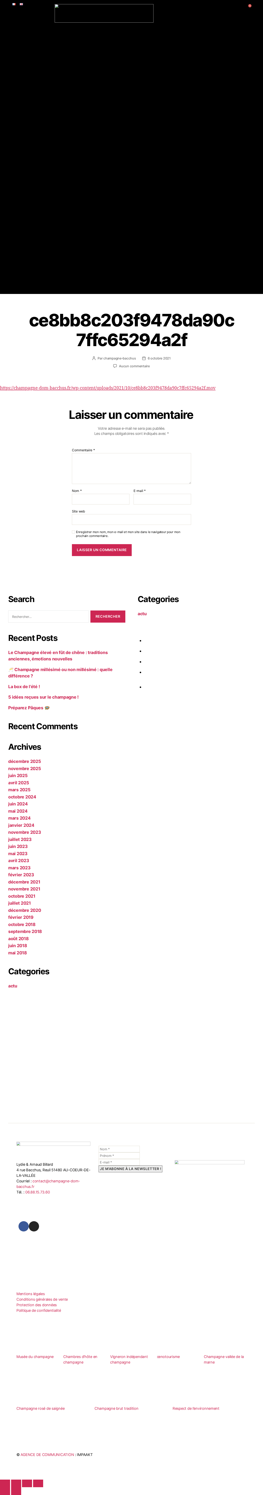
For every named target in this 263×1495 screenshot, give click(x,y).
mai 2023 (18, 853)
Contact (16, 149)
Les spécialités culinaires (43, 136)
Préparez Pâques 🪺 (29, 707)
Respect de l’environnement (196, 1408)
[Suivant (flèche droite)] (16, 1491)
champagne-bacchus (119, 358)
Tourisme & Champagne (29, 115)
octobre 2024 (22, 796)
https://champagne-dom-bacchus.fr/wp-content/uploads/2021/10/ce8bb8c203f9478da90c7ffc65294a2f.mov (108, 388)
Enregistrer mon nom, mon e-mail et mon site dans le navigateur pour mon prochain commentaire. (128, 534)
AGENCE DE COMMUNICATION (47, 1454)
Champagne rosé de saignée (40, 1408)
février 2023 (21, 874)
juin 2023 (18, 846)
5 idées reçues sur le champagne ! (43, 697)
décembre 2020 (24, 910)
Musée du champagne (35, 1356)
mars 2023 (19, 867)
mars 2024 (19, 818)
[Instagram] (34, 1226)
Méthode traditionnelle (41, 61)
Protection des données (36, 1305)
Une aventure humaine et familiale (51, 42)
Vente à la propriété (39, 95)
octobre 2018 (22, 924)
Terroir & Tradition (25, 28)
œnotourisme (168, 1356)
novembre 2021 (24, 888)
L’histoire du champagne (43, 68)
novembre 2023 (24, 832)
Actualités (18, 142)
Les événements (36, 122)
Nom (77, 491)
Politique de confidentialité (38, 1310)
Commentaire (83, 450)
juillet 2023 (20, 839)
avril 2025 (18, 782)
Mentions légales (30, 1294)
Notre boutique (35, 88)
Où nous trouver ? (37, 102)
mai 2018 (17, 952)
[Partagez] (27, 1483)
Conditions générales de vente (42, 1299)
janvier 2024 (21, 825)
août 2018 (18, 938)
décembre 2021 (24, 882)
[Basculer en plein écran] (16, 1483)
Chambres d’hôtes (24, 108)
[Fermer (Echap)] (38, 1483)
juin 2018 (17, 945)
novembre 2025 (24, 768)
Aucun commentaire (134, 366)
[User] (241, 9)
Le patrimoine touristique (43, 129)
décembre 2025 (24, 761)
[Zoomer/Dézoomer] (5, 1483)
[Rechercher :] (48, 617)
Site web (78, 511)
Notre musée (33, 74)
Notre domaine (35, 36)
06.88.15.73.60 (37, 1192)
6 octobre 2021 (159, 358)
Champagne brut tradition (116, 1408)
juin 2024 (18, 803)
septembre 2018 (25, 931)
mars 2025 (19, 789)
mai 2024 (18, 811)
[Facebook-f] (23, 1226)
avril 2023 (18, 860)
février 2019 (20, 917)
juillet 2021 (19, 903)
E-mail (140, 491)
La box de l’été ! (24, 686)
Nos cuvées (19, 81)
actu (12, 985)
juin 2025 (18, 775)
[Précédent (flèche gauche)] (5, 1491)
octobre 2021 (21, 896)
